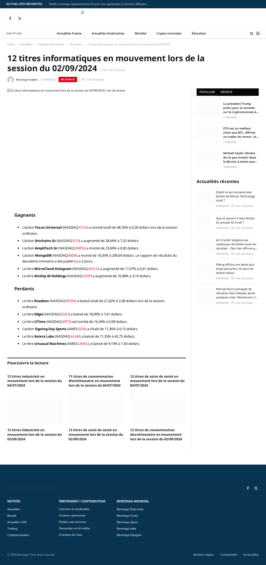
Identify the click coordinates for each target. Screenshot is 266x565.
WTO (66, 321)
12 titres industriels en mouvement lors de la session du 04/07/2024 (34, 381)
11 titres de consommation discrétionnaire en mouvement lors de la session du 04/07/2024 (95, 381)
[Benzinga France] (133, 18)
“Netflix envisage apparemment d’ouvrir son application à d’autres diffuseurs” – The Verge (100, 4)
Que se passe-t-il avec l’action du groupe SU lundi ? (235, 220)
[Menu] (258, 33)
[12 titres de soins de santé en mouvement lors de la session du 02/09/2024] (96, 409)
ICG (76, 240)
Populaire (207, 92)
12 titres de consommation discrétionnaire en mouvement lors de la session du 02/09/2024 (156, 434)
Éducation (199, 33)
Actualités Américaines (108, 33)
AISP (87, 275)
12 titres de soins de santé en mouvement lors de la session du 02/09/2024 (96, 434)
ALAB (75, 336)
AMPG (80, 248)
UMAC (83, 343)
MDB (72, 255)
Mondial (140, 33)
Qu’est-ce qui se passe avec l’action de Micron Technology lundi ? (235, 196)
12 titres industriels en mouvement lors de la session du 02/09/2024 (34, 434)
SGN (81, 328)
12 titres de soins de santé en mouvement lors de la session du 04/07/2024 (157, 381)
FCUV (83, 227)
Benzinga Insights (27, 79)
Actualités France (69, 33)
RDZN (70, 300)
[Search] (251, 33)
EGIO (64, 314)
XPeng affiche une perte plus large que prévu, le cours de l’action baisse (235, 268)
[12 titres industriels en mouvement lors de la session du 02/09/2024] (35, 409)
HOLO (93, 268)
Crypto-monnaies (168, 33)
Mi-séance (68, 79)
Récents (226, 92)
